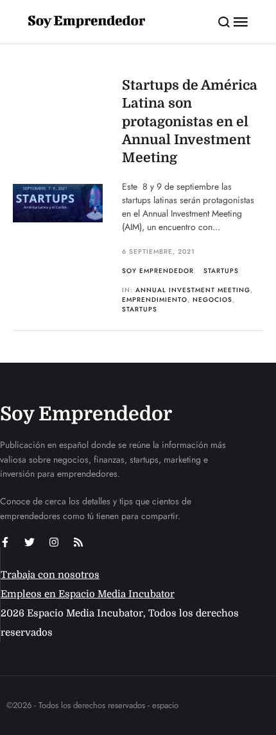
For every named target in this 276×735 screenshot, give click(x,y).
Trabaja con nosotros (50, 575)
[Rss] (78, 542)
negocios (212, 299)
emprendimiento (154, 299)
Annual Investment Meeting (192, 290)
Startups (221, 271)
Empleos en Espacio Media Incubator (88, 594)
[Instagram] (54, 542)
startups (139, 309)
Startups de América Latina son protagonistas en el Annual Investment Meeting (189, 121)
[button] (224, 22)
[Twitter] (29, 542)
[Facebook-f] (5, 542)
